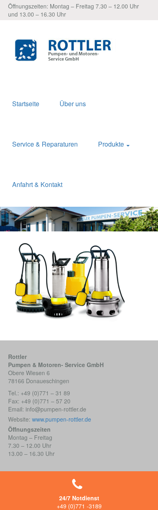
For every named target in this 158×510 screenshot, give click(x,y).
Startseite (25, 103)
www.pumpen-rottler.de (61, 419)
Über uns (73, 103)
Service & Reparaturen (45, 144)
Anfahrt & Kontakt (37, 184)
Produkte (112, 144)
